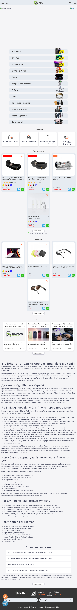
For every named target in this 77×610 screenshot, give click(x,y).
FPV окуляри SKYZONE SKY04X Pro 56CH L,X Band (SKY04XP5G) (13, 178)
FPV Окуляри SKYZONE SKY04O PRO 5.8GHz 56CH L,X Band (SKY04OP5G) (38, 179)
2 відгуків (38, 182)
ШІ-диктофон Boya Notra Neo (37, 266)
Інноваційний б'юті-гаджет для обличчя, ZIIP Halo (38, 217)
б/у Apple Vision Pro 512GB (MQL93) (62, 178)
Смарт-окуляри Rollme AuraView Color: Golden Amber (38, 303)
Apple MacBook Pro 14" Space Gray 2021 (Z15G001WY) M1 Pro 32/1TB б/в (12, 267)
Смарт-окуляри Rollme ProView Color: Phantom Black (63, 267)
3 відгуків (13, 182)
